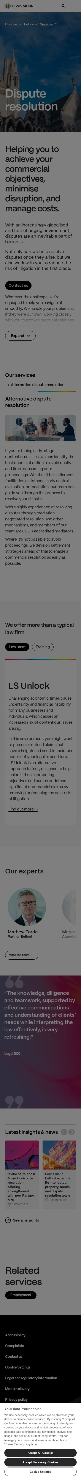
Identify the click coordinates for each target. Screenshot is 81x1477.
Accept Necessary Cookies (40, 1462)
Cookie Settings (40, 1471)
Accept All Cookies (40, 1452)
